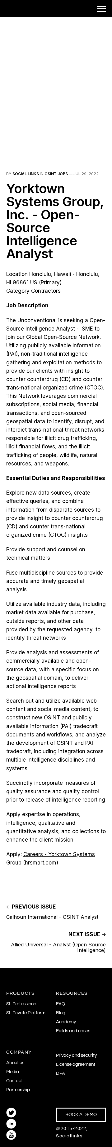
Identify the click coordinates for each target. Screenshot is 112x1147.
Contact (14, 1080)
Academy (66, 1022)
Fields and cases (73, 1031)
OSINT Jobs (56, 173)
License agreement (75, 1064)
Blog (60, 1013)
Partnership (18, 1089)
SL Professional (21, 1004)
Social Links (25, 173)
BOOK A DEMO (81, 1114)
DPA (60, 1073)
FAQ (60, 1004)
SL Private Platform (25, 1013)
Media (12, 1071)
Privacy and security (76, 1055)
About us (15, 1062)
